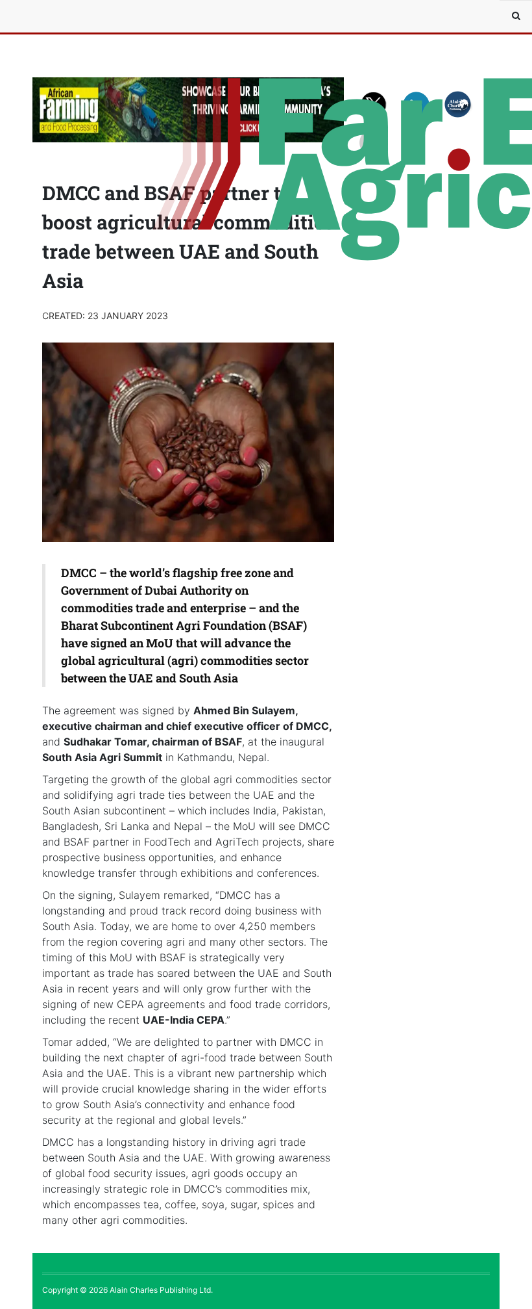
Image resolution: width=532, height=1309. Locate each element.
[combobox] (516, 16)
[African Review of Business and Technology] (71, 16)
